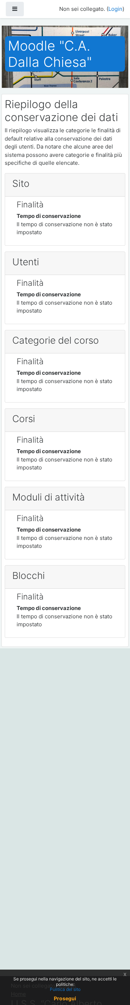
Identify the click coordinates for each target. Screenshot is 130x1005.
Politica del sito (65, 989)
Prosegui (65, 998)
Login (115, 8)
